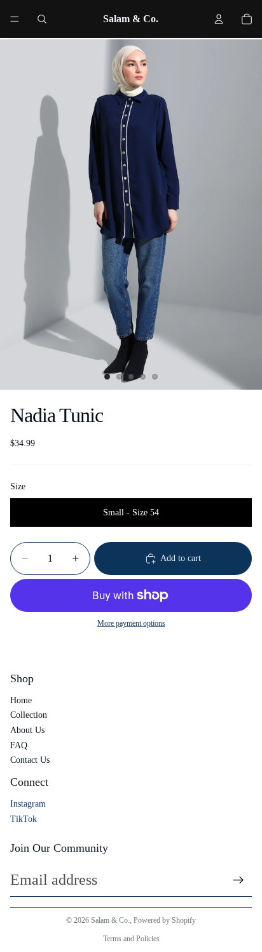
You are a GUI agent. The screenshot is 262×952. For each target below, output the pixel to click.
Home (21, 700)
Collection (28, 715)
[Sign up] (238, 880)
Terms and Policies (131, 938)
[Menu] (14, 19)
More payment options (131, 623)
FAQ (18, 745)
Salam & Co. (110, 920)
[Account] (219, 19)
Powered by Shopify (165, 920)
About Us (27, 730)
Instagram (28, 804)
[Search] (42, 19)
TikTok (23, 819)
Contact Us (30, 760)
